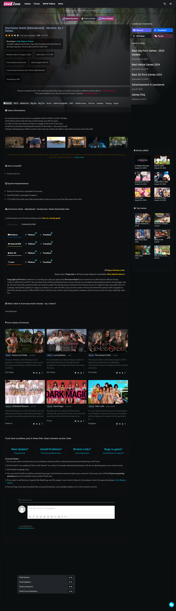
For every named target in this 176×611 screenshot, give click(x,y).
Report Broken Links (116, 270)
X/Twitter (140, 36)
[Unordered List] (48, 516)
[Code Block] (55, 516)
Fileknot (31, 234)
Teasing (108, 103)
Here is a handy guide (51, 218)
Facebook (161, 30)
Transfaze (46, 234)
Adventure (24, 103)
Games (27, 3)
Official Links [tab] (12, 224)
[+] (65, 517)
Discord (139, 30)
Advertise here (70, 18)
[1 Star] (6, 35)
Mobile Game (80, 103)
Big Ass (33, 103)
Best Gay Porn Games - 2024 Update (148, 52)
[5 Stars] (17, 35)
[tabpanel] (66, 248)
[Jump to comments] (171, 604)
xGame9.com (104, 10)
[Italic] (33, 516)
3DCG (16, 103)
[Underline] (37, 516)
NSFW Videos (49, 3)
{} (62, 517)
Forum (37, 3)
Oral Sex (91, 103)
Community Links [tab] (29, 224)
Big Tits (41, 103)
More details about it (116, 274)
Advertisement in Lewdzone (148, 84)
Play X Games (105, 18)
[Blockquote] (51, 516)
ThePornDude (89, 18)
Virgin (116, 103)
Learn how (79, 157)
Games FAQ (138, 94)
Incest (49, 103)
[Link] (59, 516)
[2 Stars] (9, 35)
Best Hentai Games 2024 (146, 64)
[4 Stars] (15, 35)
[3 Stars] (12, 35)
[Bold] (30, 516)
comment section (108, 90)
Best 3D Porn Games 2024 (147, 74)
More (60, 3)
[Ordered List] (44, 516)
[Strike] (41, 516)
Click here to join (90, 93)
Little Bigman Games (25, 41)
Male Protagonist (60, 103)
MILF (71, 103)
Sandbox (100, 103)
